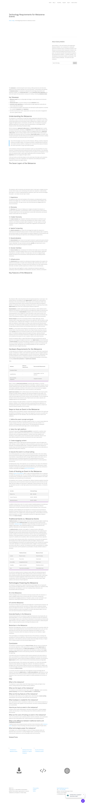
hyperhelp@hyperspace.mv (62, 788)
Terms (34, 791)
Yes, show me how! (64, 90)
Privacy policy (36, 788)
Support (64, 2)
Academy (59, 2)
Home (50, 2)
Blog (54, 2)
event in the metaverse (29, 468)
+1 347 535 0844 (62, 789)
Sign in (68, 2)
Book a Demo (74, 2)
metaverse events (18, 524)
